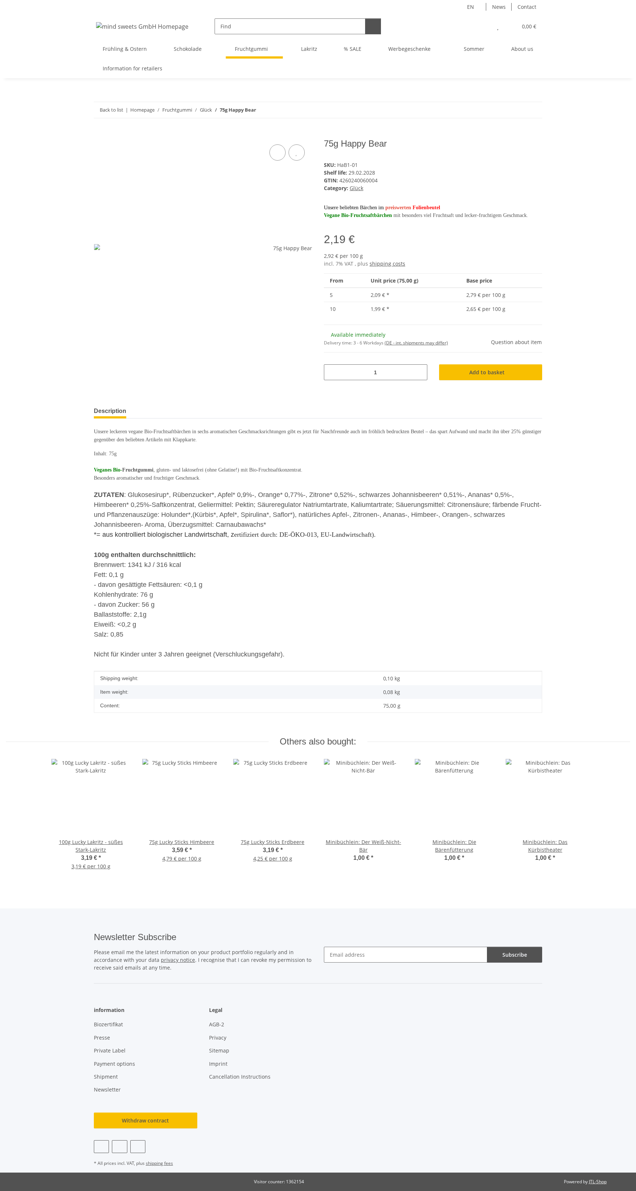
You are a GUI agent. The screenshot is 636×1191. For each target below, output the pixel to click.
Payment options (114, 1063)
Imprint (218, 1063)
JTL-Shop (598, 1181)
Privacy (217, 1037)
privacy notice (178, 959)
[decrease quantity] (332, 372)
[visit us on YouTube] (119, 1146)
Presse (102, 1037)
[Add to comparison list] (277, 152)
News (499, 6)
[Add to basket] (100, 134)
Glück (356, 188)
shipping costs (387, 263)
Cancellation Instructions (240, 1076)
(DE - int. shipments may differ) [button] (416, 343)
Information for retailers (132, 68)
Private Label (110, 1050)
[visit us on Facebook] (101, 1146)
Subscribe (514, 954)
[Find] (373, 26)
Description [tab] (110, 411)
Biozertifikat (108, 1024)
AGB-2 (216, 1024)
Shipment (106, 1076)
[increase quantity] (419, 372)
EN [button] (470, 6)
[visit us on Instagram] (137, 1146)
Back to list (111, 109)
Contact (526, 6)
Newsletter (107, 1089)
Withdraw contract (145, 1120)
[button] (483, 26)
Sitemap (219, 1050)
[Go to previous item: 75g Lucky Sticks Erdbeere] (518, 110)
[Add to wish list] (297, 152)
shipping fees (159, 1163)
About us (522, 48)
